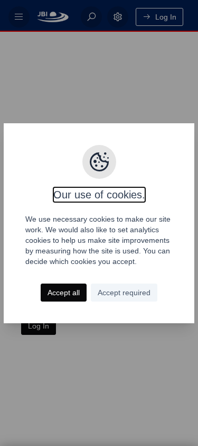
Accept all (64, 292)
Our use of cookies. (99, 195)
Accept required (124, 292)
